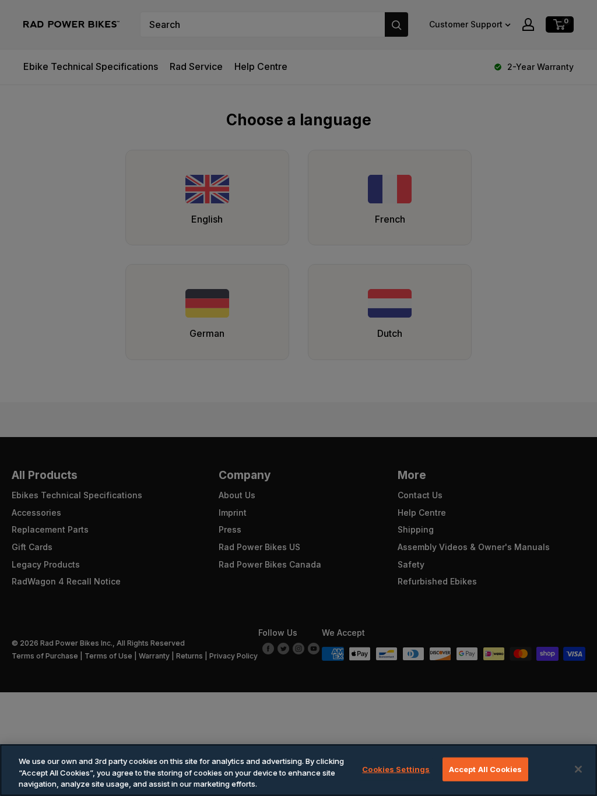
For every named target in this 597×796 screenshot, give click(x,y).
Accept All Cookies (485, 768)
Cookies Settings (396, 768)
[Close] (578, 769)
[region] (298, 770)
